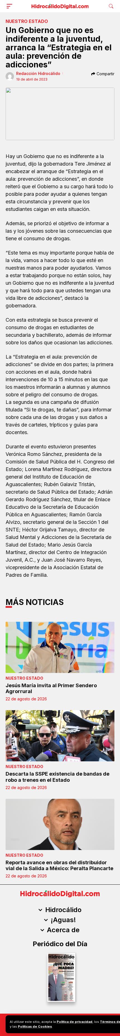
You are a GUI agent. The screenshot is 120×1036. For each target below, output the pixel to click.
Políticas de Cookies (35, 1026)
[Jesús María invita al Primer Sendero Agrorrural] (60, 647)
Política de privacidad (74, 1022)
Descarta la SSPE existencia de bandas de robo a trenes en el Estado (57, 777)
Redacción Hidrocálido (38, 73)
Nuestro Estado (27, 21)
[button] (11, 6)
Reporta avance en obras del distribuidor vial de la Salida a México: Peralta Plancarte (59, 866)
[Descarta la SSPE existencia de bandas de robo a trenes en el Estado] (60, 735)
